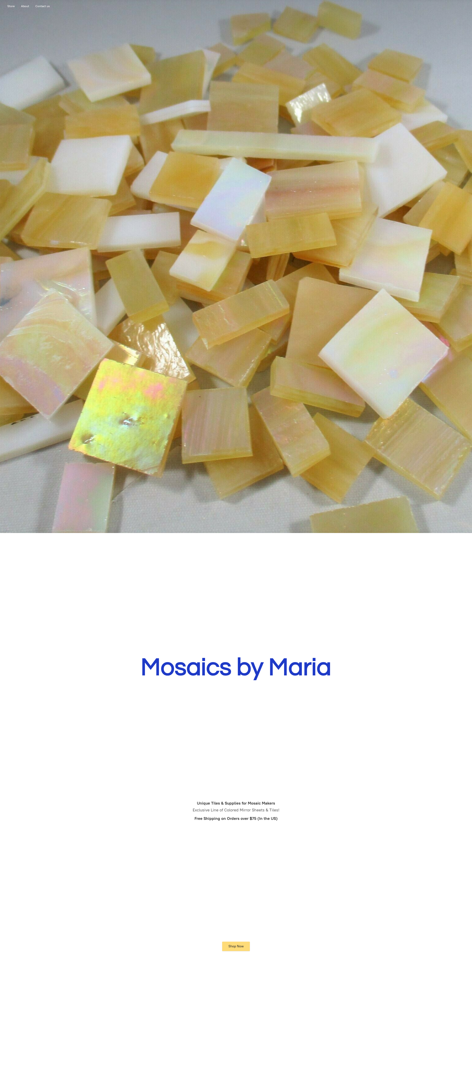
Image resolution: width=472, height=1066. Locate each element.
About (25, 6)
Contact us (42, 6)
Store (11, 6)
